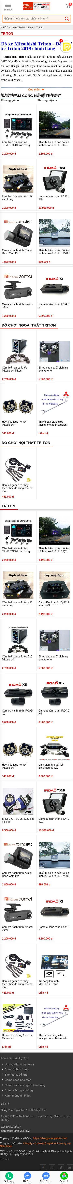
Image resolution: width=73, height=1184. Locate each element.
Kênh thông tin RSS (17, 1095)
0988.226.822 (22, 1130)
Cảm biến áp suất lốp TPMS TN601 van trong (16, 144)
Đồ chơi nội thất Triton (26, 443)
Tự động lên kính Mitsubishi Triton (49, 983)
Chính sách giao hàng (18, 1090)
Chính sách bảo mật (17, 1079)
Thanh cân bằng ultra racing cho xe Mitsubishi (53, 423)
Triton (39, 27)
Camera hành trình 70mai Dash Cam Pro (17, 252)
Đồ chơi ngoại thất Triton (29, 325)
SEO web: (5, 1159)
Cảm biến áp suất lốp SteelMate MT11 (51, 766)
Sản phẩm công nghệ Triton (30, 96)
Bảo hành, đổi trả (15, 1074)
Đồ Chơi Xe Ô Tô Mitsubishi (18, 27)
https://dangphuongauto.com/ (50, 1138)
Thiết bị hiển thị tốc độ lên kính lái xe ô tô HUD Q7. (54, 144)
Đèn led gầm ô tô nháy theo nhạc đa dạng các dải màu (17, 488)
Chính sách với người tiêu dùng (24, 1085)
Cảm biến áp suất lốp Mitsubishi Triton (14, 369)
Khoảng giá (8, 100)
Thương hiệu (46, 100)
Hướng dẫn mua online (19, 1064)
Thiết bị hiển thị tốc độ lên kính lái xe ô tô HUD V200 (54, 252)
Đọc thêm (34, 89)
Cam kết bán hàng (16, 1069)
